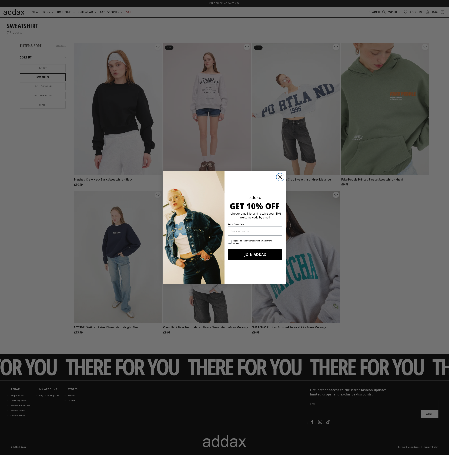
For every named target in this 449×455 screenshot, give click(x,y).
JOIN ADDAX (255, 254)
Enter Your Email (236, 224)
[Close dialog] (280, 177)
